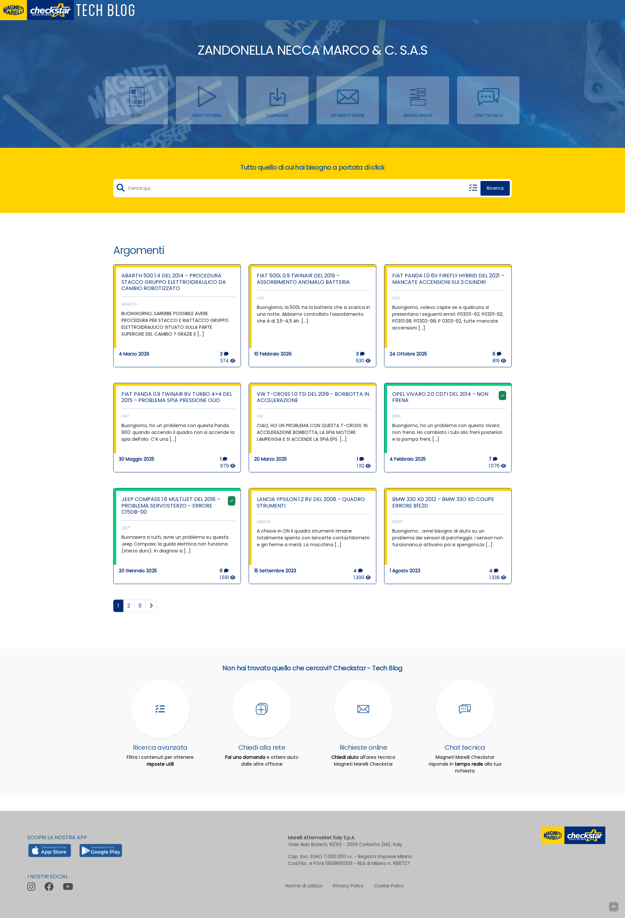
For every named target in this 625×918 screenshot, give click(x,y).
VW (260, 416)
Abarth (129, 304)
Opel (396, 416)
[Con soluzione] (502, 395)
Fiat (261, 298)
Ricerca (495, 188)
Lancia (264, 521)
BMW (397, 521)
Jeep (125, 528)
